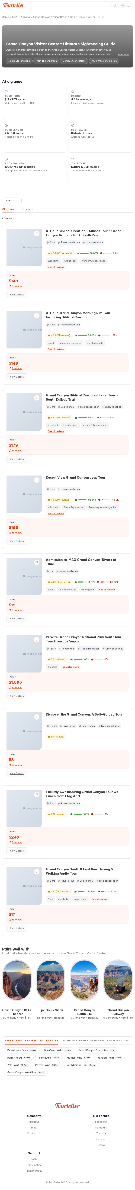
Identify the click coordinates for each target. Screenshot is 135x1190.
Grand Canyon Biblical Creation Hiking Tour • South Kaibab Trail (82, 397)
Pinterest (101, 1139)
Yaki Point (17, 1065)
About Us (33, 1121)
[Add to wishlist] (37, 233)
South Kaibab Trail (80, 1065)
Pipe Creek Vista (57, 1050)
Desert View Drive (21, 1050)
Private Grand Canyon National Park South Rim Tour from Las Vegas (83, 639)
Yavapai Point (109, 1057)
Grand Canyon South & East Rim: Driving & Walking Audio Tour (79, 871)
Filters (9, 200)
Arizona (25, 17)
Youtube (101, 1133)
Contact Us (34, 1133)
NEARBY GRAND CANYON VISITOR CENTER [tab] (31, 1040)
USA (14, 17)
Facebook (101, 1121)
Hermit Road (18, 1057)
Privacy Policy (34, 1170)
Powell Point (46, 1065)
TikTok (101, 1145)
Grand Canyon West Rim (25, 1072)
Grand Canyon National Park (50, 17)
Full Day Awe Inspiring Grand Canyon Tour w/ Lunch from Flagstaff (82, 794)
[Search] (114, 6)
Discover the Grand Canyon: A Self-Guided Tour (84, 714)
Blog (34, 1127)
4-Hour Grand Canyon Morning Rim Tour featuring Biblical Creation (78, 315)
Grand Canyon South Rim (96, 1050)
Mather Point (78, 1057)
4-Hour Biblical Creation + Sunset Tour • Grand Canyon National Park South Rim (83, 233)
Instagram (101, 1127)
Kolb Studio (48, 1057)
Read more (123, 54)
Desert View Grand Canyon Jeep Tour (75, 478)
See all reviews (56, 267)
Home (5, 17)
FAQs (34, 1159)
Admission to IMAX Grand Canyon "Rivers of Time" (81, 562)
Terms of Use (34, 1165)
